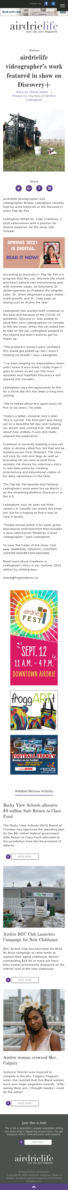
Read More (25, 856)
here (6, 549)
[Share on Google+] (29, 188)
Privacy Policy (27, 1172)
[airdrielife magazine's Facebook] (46, 4)
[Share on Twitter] (18, 188)
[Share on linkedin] (49, 188)
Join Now (38, 1142)
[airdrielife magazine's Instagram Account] (53, 4)
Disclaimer (43, 1172)
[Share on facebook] (39, 188)
